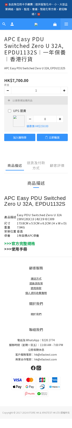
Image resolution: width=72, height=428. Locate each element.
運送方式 (36, 278)
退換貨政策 (36, 283)
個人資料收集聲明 (36, 293)
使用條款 (36, 288)
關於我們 (36, 314)
